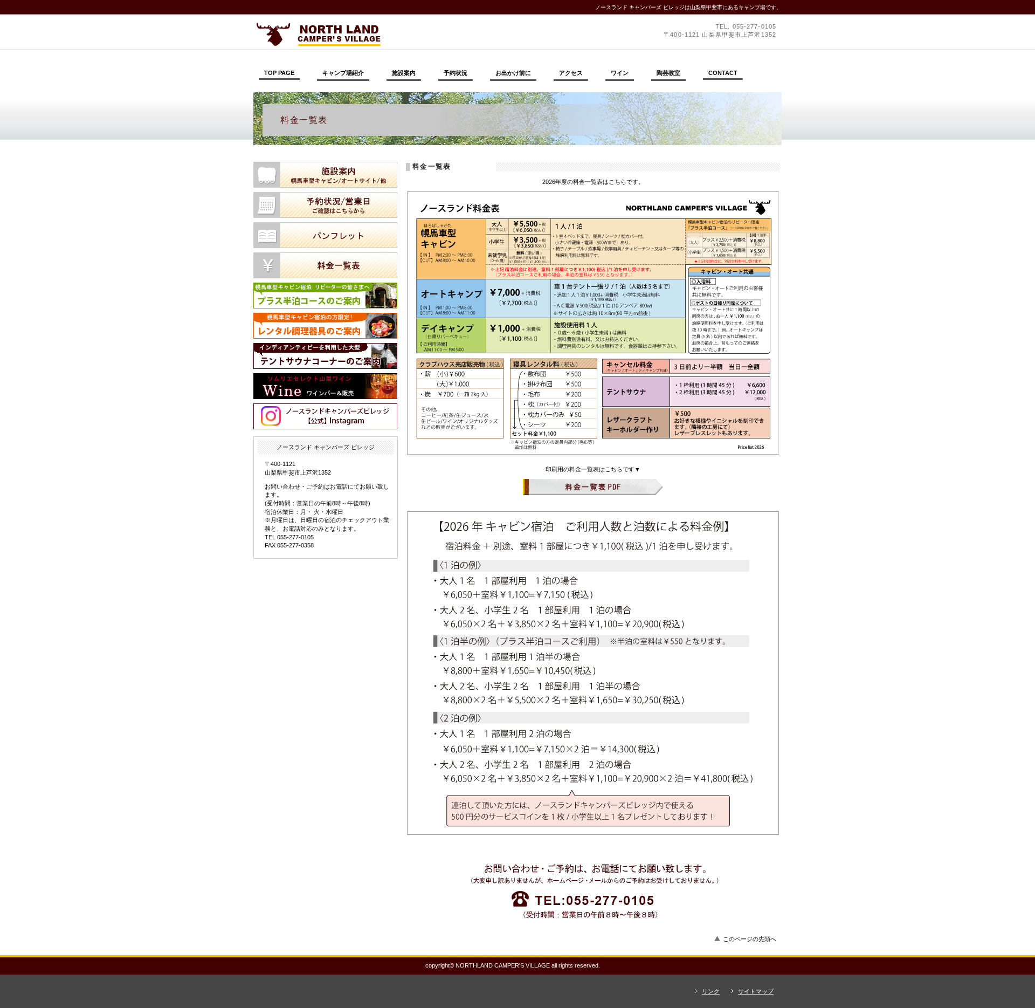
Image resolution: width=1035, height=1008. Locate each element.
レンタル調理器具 (325, 326)
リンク (711, 991)
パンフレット (325, 235)
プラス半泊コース (325, 295)
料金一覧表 (325, 265)
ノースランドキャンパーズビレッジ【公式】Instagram (325, 416)
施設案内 (325, 175)
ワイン (325, 386)
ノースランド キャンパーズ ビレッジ (401, 33)
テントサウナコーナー (325, 356)
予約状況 (325, 205)
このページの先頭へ (749, 939)
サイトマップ (756, 991)
